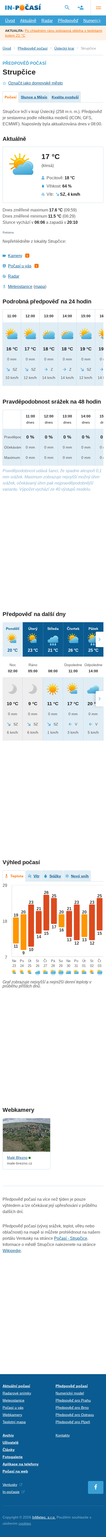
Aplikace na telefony (21, 1464)
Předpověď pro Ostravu (75, 1415)
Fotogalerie (13, 1457)
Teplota (16, 876)
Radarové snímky (17, 1393)
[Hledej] (67, 7)
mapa (40, 286)
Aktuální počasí (16, 1386)
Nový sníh (80, 876)
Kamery (15, 256)
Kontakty (63, 1435)
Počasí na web (15, 1471)
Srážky (55, 876)
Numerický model (70, 1393)
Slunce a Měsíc (34, 97)
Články (9, 1450)
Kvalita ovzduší (65, 97)
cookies (25, 1523)
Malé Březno (17, 1158)
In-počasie (11, 1492)
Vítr (36, 876)
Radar (47, 20)
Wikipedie (12, 1251)
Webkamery (12, 1415)
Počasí (10, 97)
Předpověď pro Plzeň (73, 1422)
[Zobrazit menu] (98, 7)
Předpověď (68, 20)
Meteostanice (20, 286)
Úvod (10, 20)
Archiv (8, 1435)
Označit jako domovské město (35, 83)
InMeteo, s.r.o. (44, 1517)
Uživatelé (11, 1442)
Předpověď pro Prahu (73, 1400)
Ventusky (10, 1485)
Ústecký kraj (64, 48)
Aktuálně (28, 20)
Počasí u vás (19, 266)
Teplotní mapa (14, 1422)
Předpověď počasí (33, 48)
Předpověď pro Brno (72, 1407)
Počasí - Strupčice (70, 1238)
